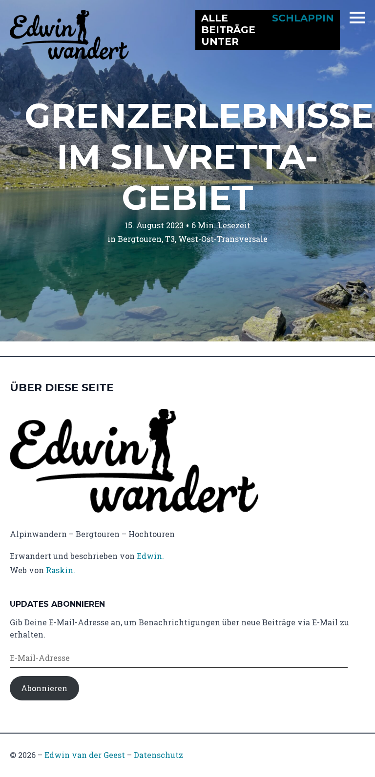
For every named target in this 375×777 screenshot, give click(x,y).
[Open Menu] (357, 17)
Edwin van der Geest (84, 755)
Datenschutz (158, 755)
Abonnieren (44, 688)
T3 (170, 239)
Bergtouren (140, 239)
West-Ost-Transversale (223, 239)
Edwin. (150, 556)
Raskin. (60, 570)
